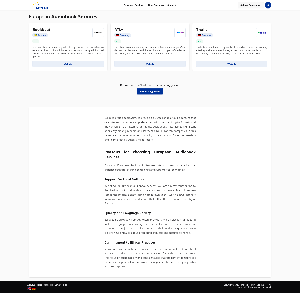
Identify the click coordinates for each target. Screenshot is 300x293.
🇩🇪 (34, 288)
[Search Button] (268, 5)
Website (68, 63)
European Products (134, 5)
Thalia (202, 29)
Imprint (269, 287)
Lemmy (58, 284)
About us (31, 284)
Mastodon (48, 284)
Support (172, 5)
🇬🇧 (29, 288)
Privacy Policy (242, 287)
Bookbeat (41, 29)
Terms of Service (257, 287)
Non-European (156, 5)
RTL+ (118, 29)
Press (39, 284)
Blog (65, 284)
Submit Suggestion (250, 5)
